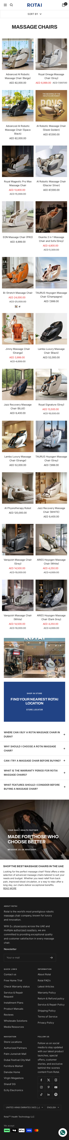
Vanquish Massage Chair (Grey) (18, 561)
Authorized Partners (15, 1047)
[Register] (51, 958)
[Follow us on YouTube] (55, 1087)
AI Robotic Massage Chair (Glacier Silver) (51, 183)
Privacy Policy (46, 1022)
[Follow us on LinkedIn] (48, 1094)
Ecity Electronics (13, 1090)
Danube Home (12, 1072)
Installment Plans (13, 1002)
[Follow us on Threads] (55, 1080)
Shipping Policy (47, 1010)
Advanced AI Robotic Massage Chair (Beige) (18, 76)
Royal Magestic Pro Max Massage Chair (18, 183)
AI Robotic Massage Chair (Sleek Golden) (51, 127)
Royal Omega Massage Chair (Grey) (51, 76)
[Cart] (63, 5)
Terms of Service (47, 1016)
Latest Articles (46, 986)
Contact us (10, 974)
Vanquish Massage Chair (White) (18, 617)
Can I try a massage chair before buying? (32, 760)
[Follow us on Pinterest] (48, 1087)
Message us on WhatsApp (22, 849)
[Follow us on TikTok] (41, 1094)
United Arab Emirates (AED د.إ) (23, 1107)
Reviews (8, 1014)
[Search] (11, 5)
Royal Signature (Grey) (51, 404)
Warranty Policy (47, 992)
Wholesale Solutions (15, 1020)
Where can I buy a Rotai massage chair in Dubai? (32, 734)
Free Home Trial (13, 980)
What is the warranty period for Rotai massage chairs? (31, 772)
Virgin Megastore (14, 1078)
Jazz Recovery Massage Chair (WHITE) (51, 510)
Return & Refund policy (51, 998)
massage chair (12, 915)
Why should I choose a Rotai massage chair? (30, 748)
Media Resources (14, 1026)
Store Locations (13, 1041)
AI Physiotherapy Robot (17, 508)
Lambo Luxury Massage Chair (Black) (51, 350)
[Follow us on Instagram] (41, 1087)
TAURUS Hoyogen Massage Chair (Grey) (51, 458)
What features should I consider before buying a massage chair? (32, 786)
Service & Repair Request (13, 994)
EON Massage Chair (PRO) (18, 237)
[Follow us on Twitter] (48, 1080)
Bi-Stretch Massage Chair (18, 292)
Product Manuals (13, 1008)
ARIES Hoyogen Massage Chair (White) (51, 561)
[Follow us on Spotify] (55, 1094)
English (51, 1107)
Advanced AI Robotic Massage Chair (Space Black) (18, 129)
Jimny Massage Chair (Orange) (17, 350)
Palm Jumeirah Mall (15, 1053)
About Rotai (44, 974)
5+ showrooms (18, 926)
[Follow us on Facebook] (41, 1080)
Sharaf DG (10, 1084)
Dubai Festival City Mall (17, 1059)
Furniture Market (13, 1066)
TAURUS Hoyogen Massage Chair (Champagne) (51, 294)
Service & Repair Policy (51, 1004)
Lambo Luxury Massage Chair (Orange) (17, 458)
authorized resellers (25, 930)
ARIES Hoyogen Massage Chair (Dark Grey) (51, 617)
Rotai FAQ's (44, 980)
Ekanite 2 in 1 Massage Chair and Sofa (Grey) (51, 239)
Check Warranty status (17, 986)
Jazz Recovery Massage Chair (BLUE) (18, 406)
